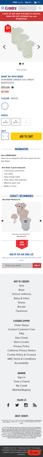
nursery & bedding (35, 430)
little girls (12, 427)
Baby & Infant (21, 298)
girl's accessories (36, 427)
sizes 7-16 (30, 433)
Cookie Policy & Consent (21, 354)
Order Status (21, 325)
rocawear (13, 436)
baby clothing (6, 421)
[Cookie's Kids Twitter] (17, 406)
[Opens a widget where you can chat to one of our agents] (34, 453)
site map (33, 437)
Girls (21, 285)
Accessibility (21, 363)
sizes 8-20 (28, 431)
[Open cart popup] (41, 2)
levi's (34, 434)
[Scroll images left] (2, 221)
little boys (4, 429)
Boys (21, 290)
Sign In (28, 2)
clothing (11, 430)
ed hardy (25, 434)
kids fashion (38, 420)
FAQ (21, 333)
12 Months (5, 121)
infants (13, 431)
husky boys (15, 429)
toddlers (17, 431)
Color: (5, 98)
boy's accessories (30, 429)
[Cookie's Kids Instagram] (26, 406)
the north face (6, 436)
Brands (21, 307)
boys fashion (16, 437)
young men (22, 429)
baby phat (17, 434)
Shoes (21, 302)
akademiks (11, 434)
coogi (21, 434)
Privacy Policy (21, 346)
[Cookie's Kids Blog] (35, 406)
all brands (19, 436)
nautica (31, 434)
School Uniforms (21, 294)
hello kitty (38, 434)
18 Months (16, 121)
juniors (29, 427)
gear (20, 430)
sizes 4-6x (24, 433)
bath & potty (5, 430)
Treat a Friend (22, 381)
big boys (9, 429)
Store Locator (21, 342)
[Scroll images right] (41, 221)
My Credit (21, 386)
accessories (38, 431)
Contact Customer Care (21, 329)
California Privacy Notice (21, 350)
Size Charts (21, 338)
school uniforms (29, 420)
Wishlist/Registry (21, 390)
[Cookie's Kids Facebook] (8, 406)
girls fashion (23, 437)
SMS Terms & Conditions (21, 359)
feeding (16, 430)
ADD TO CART (26, 136)
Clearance (21, 311)
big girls (17, 427)
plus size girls (23, 427)
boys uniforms (34, 436)
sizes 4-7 (22, 431)
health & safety (26, 430)
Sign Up (37, 266)
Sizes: (4, 115)
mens (33, 431)
